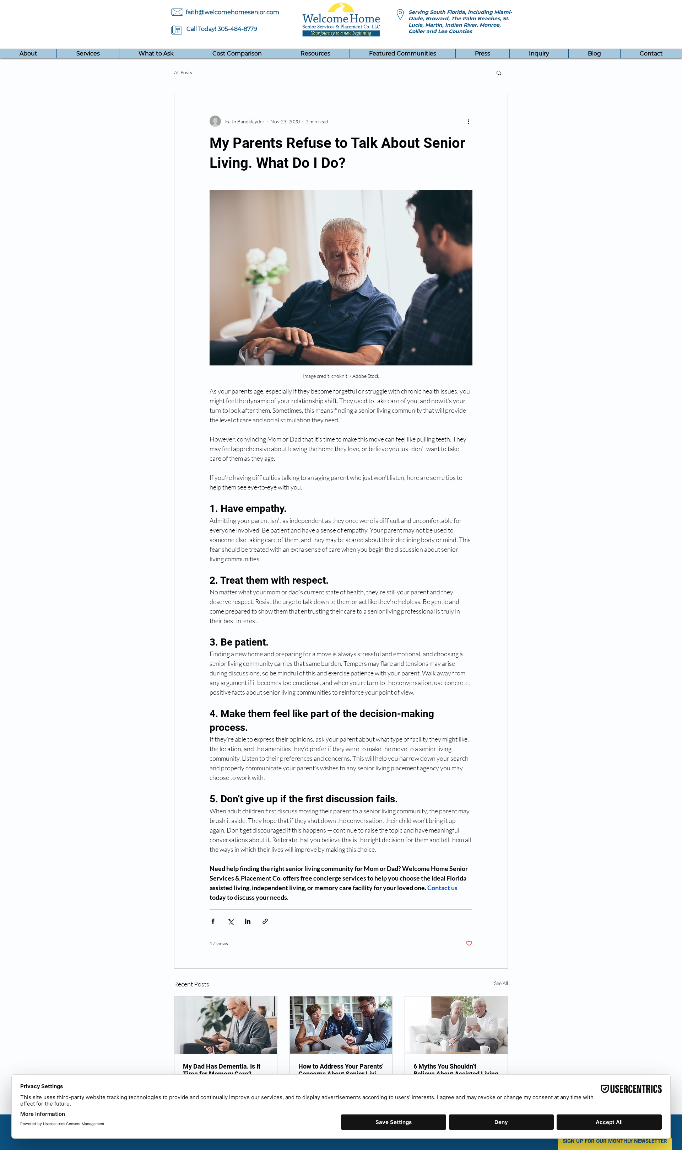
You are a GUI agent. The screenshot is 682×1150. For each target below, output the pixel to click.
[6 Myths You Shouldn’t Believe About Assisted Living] (456, 1025)
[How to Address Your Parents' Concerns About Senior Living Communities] (341, 1025)
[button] (402, 53)
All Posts (183, 72)
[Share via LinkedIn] (247, 921)
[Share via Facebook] (213, 921)
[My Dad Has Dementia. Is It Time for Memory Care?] (225, 1025)
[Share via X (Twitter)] (230, 921)
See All (501, 983)
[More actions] (468, 121)
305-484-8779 (237, 29)
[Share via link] (265, 921)
